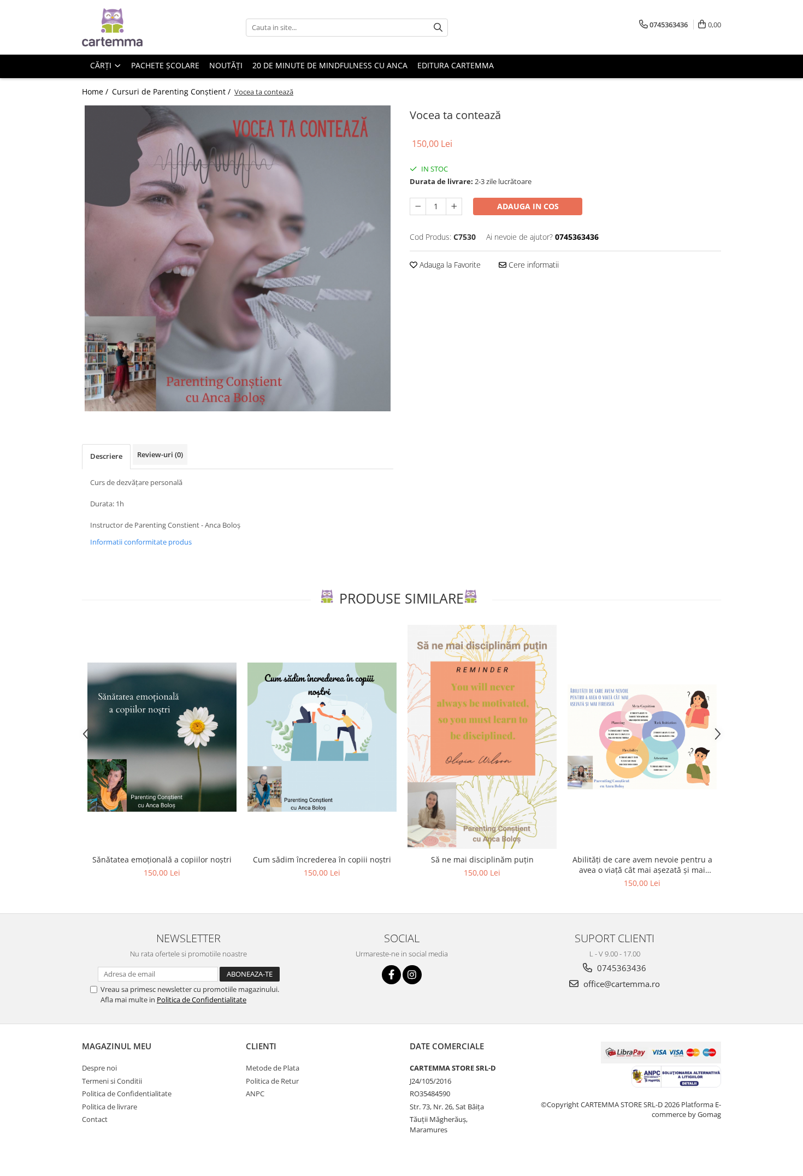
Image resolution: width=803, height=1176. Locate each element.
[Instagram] (412, 974)
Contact (95, 1119)
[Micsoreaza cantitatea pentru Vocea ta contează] (418, 206)
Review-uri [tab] (160, 454)
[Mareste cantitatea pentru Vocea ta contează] (454, 206)
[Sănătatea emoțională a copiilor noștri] (162, 737)
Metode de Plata (272, 1068)
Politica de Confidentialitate (201, 999)
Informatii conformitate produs (141, 542)
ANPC (255, 1093)
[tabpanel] (237, 258)
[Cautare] (438, 28)
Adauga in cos (528, 206)
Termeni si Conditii (112, 1081)
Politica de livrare (109, 1107)
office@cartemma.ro (620, 983)
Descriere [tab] (106, 456)
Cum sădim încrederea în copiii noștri (322, 859)
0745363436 (620, 967)
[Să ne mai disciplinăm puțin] (482, 737)
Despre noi (99, 1068)
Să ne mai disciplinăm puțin (482, 859)
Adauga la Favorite (449, 264)
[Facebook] (391, 974)
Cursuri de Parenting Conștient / (172, 91)
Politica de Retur (272, 1081)
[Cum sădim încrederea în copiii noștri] (322, 737)
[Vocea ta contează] (237, 258)
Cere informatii (532, 264)
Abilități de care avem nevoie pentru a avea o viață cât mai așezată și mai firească (642, 864)
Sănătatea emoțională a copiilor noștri (162, 859)
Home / (96, 91)
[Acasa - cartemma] (136, 27)
